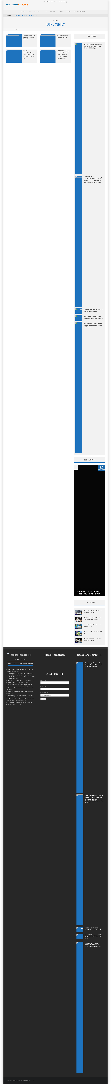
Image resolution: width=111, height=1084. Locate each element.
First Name (43, 680)
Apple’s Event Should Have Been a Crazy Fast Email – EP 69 (93, 618)
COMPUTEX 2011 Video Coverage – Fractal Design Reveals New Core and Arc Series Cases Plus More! (63, 54)
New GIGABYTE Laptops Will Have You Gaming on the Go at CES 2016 (93, 317)
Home (23, 12)
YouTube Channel (80, 12)
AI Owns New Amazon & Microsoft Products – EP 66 (93, 639)
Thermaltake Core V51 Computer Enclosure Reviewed (29, 37)
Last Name (43, 686)
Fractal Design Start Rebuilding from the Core (62, 37)
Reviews (37, 12)
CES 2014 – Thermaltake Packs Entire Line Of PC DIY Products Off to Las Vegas (28, 54)
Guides (45, 12)
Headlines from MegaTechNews (20, 663)
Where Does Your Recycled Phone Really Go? (20, 691)
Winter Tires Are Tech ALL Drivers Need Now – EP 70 (93, 611)
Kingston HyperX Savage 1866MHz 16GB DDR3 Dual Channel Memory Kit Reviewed (93, 325)
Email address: (45, 692)
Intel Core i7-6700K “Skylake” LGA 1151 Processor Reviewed (93, 310)
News (29, 12)
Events (60, 12)
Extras (68, 12)
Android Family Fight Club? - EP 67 (23, 15)
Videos (52, 12)
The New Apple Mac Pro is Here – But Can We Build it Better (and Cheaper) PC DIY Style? (93, 46)
